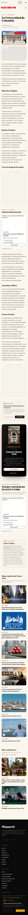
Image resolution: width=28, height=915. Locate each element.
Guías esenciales (6, 876)
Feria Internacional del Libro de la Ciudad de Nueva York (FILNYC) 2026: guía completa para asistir (13, 636)
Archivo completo (6, 881)
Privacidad (4, 885)
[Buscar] (20, 2)
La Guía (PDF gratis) (7, 874)
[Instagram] (3, 839)
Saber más (13, 473)
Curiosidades (5, 857)
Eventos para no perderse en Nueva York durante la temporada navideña (13, 663)
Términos (4, 888)
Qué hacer (11, 14)
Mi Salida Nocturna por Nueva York (13, 808)
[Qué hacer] (4, 33)
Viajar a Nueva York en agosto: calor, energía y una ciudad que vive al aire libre (13, 781)
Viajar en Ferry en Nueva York (11, 716)
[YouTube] (6, 839)
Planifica (4, 864)
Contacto (4, 883)
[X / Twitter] (14, 839)
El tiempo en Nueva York (8, 878)
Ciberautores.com (7, 547)
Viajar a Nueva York (8, 8)
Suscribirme (19, 416)
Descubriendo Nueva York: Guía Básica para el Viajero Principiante (13, 608)
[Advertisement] (14, 189)
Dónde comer (5, 855)
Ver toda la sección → (10, 754)
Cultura (3, 859)
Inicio (4, 14)
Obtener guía (21, 910)
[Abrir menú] (25, 7)
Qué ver (4, 848)
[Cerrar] (24, 899)
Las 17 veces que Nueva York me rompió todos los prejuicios (12, 690)
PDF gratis (14, 469)
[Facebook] (10, 839)
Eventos (4, 862)
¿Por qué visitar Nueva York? (11, 741)
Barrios (4, 850)
